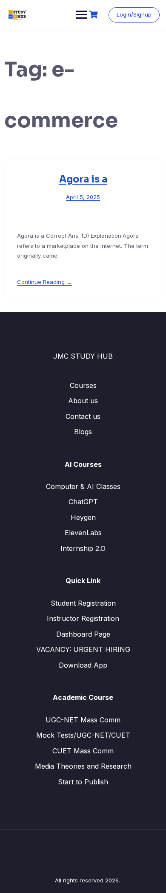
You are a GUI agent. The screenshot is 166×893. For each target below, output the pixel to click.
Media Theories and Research (83, 766)
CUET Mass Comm (83, 751)
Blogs (83, 431)
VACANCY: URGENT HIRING (83, 649)
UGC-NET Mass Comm (83, 720)
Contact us (83, 416)
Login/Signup (134, 14)
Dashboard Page (83, 634)
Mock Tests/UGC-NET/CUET (83, 735)
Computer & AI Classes (83, 486)
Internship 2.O (83, 548)
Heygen (83, 517)
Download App (83, 665)
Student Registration (83, 603)
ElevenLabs (83, 532)
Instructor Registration (83, 618)
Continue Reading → (44, 281)
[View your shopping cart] (94, 15)
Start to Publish (83, 782)
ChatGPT (83, 501)
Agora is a (83, 179)
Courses (83, 385)
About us (83, 400)
